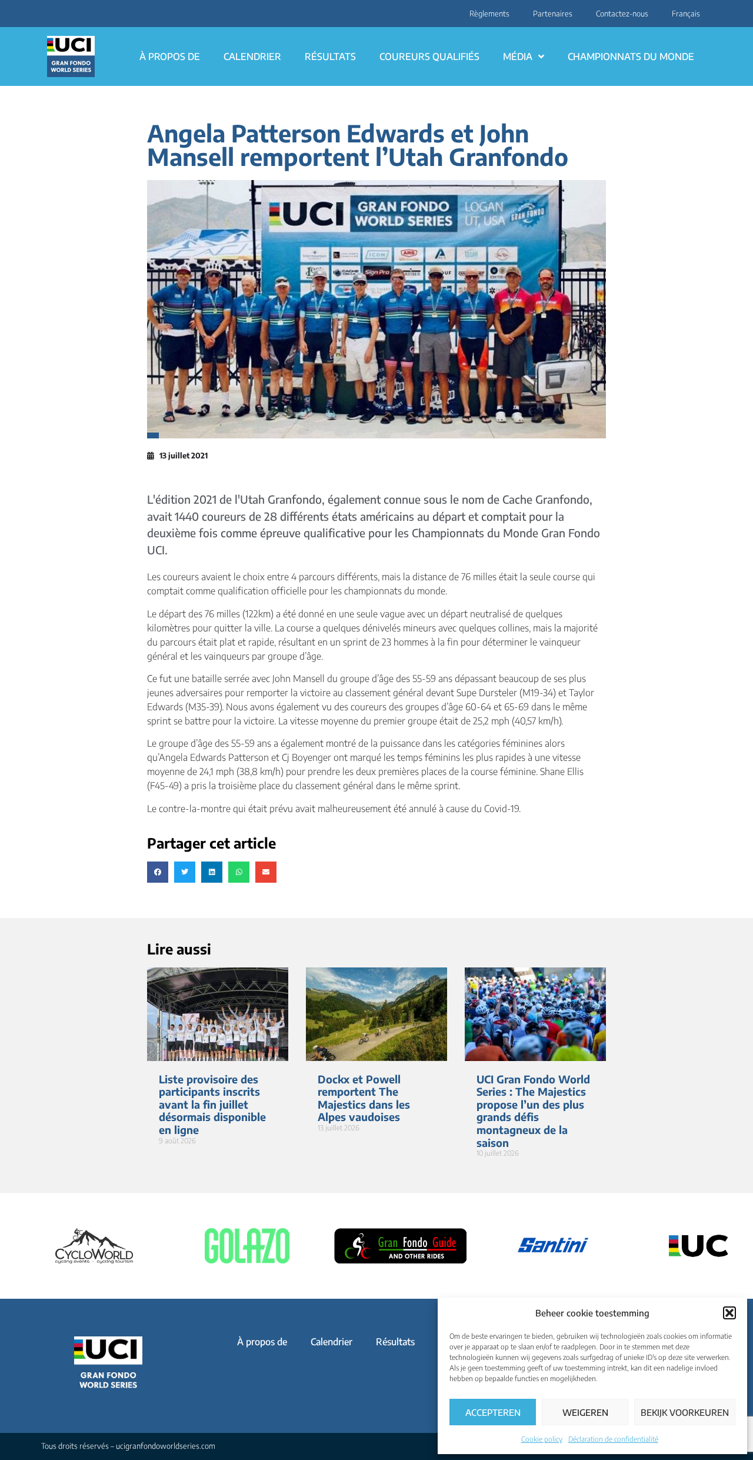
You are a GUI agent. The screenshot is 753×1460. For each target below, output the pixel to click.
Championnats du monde (631, 56)
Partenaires (552, 13)
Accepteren (493, 1412)
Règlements (489, 13)
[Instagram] (45, 13)
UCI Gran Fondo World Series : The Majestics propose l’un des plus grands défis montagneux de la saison (533, 1110)
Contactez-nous (622, 13)
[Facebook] (52, 13)
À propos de (169, 56)
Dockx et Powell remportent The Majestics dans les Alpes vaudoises (364, 1098)
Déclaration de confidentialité (613, 1439)
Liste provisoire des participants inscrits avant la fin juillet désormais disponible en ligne (212, 1104)
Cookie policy (541, 1439)
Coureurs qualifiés (429, 56)
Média (517, 56)
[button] (729, 1313)
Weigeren (585, 1412)
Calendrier (252, 56)
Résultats (330, 56)
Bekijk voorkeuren (685, 1412)
